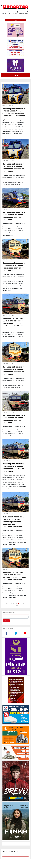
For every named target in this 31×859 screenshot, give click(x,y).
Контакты (21, 854)
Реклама (14, 854)
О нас (11, 851)
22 (16, 603)
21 (13, 603)
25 (23, 603)
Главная (5, 851)
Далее (16, 605)
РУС (16, 20)
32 (13, 605)
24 (21, 603)
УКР (16, 17)
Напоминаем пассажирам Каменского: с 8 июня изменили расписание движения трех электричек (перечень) (13, 521)
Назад (6, 603)
